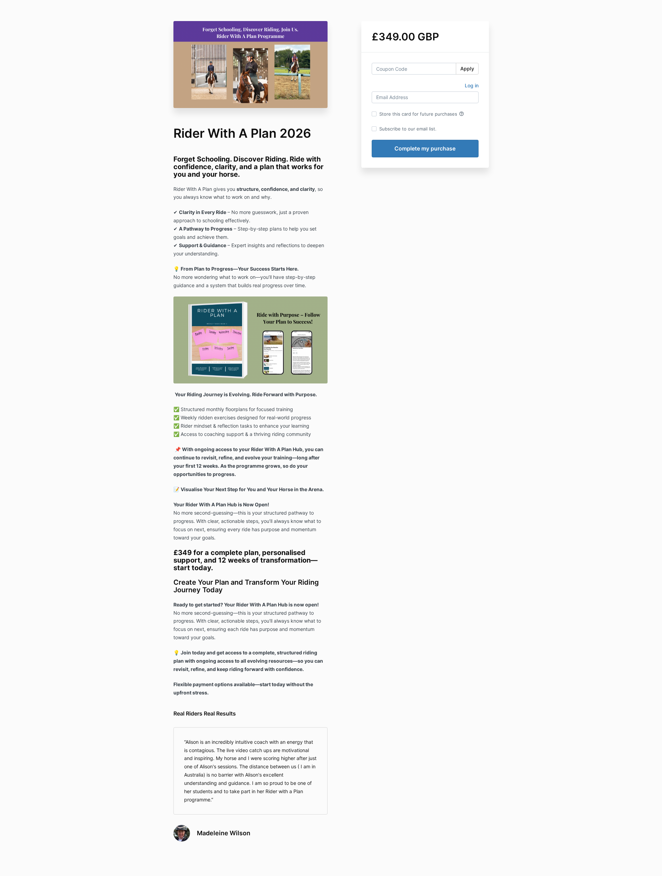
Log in (472, 85)
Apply (467, 68)
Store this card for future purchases (421, 114)
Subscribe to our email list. (408, 129)
